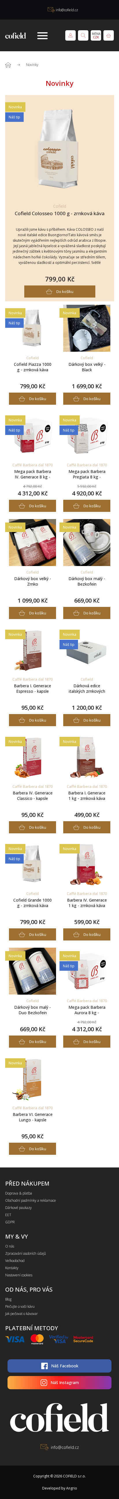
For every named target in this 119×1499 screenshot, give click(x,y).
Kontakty (11, 1267)
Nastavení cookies (18, 1275)
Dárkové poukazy (18, 1207)
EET (8, 1214)
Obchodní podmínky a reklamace (30, 1200)
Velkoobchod (15, 1260)
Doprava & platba (18, 1193)
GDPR (10, 1222)
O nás (9, 1246)
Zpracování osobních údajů (25, 1253)
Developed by (59, 1488)
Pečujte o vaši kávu (20, 1306)
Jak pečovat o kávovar (21, 1313)
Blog (8, 1299)
